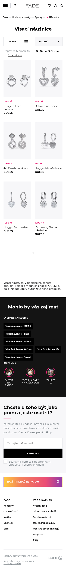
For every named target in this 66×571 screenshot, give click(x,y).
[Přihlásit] (55, 6)
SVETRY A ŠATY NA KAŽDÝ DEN (30, 381)
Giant (59, 558)
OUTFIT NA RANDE (9, 382)
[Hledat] (15, 5)
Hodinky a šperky (21, 17)
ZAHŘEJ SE (50, 381)
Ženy (5, 17)
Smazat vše (15, 55)
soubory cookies (12, 563)
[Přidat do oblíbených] (27, 64)
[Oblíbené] (49, 6)
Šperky (38, 17)
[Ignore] (33, 466)
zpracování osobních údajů (26, 464)
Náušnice (54, 17)
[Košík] (62, 6)
